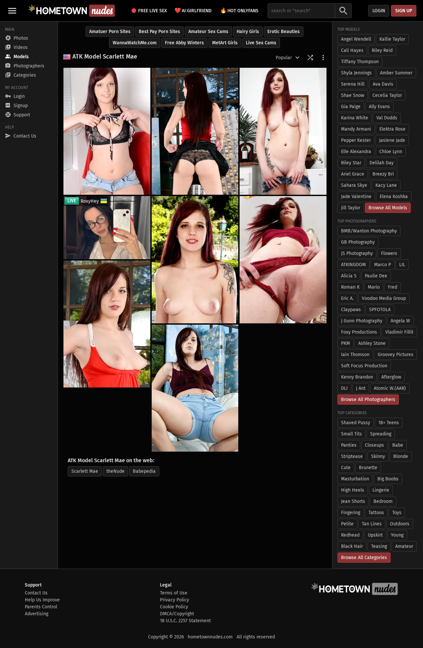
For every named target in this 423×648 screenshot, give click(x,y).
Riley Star (351, 163)
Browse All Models (387, 208)
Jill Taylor (350, 208)
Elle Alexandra (356, 151)
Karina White (354, 118)
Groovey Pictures (395, 354)
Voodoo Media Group (384, 298)
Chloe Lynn (390, 151)
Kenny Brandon (357, 377)
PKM (345, 343)
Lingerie (380, 490)
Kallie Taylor (392, 39)
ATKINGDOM (353, 264)
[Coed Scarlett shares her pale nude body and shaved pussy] (195, 131)
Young (397, 535)
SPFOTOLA (380, 309)
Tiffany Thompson (360, 61)
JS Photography (357, 253)
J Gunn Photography (361, 321)
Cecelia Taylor (387, 95)
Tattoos (376, 512)
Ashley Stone (372, 343)
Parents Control (41, 607)
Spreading (380, 434)
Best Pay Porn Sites (159, 31)
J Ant (360, 388)
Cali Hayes (352, 50)
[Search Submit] (343, 10)
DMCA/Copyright (177, 614)
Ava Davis (383, 84)
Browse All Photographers (368, 399)
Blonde (400, 456)
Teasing (379, 546)
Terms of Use (173, 593)
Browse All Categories (364, 557)
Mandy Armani (356, 129)
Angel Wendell (356, 39)
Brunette (368, 467)
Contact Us (36, 593)
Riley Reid (382, 50)
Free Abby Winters (184, 43)
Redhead (350, 535)
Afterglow (391, 377)
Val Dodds (386, 118)
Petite (347, 524)
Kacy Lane (386, 185)
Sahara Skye (354, 185)
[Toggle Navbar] (12, 10)
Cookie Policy (174, 607)
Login (378, 11)
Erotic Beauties (283, 31)
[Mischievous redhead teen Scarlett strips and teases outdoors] (195, 259)
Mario (374, 287)
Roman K (350, 287)
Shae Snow (352, 95)
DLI (344, 388)
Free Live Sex (152, 11)
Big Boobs (388, 479)
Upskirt (375, 535)
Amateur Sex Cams (208, 31)
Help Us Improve (42, 600)
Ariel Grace (352, 174)
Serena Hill (353, 84)
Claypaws (351, 309)
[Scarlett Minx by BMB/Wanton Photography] (107, 324)
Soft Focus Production (364, 366)
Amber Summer (396, 73)
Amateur (404, 546)
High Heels (352, 490)
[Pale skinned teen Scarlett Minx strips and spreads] (195, 388)
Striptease (352, 456)
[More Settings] (323, 57)
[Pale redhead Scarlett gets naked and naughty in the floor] (283, 259)
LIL (402, 264)
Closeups (374, 445)
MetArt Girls (225, 43)
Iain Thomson (355, 354)
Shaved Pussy (355, 422)
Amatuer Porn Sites (110, 31)
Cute (346, 467)
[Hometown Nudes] (71, 10)
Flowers (389, 253)
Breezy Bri (383, 174)
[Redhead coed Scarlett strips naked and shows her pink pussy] (107, 131)
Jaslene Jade (392, 140)
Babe (397, 445)
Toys (397, 512)
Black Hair (352, 546)
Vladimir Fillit (399, 332)
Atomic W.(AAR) (390, 388)
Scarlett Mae (84, 471)
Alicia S (349, 276)
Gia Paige (351, 106)
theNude (115, 471)
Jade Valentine (356, 196)
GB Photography (358, 242)
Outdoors (399, 524)
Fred (392, 287)
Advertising (36, 614)
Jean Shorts (353, 501)
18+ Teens (388, 422)
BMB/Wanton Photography (369, 231)
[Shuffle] (310, 57)
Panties (349, 445)
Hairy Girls (248, 31)
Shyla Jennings (356, 73)
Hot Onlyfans (239, 10)
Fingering (350, 512)
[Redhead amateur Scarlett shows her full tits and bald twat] (283, 131)
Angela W (400, 321)
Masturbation (355, 479)
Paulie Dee (376, 276)
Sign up (403, 11)
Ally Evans (379, 106)
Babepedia (144, 471)
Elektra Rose (392, 129)
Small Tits (351, 434)
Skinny (378, 456)
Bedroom (383, 501)
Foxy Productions (359, 332)
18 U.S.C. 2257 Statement (185, 621)
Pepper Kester (356, 140)
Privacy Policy (174, 600)
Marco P (382, 264)
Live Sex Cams (261, 43)
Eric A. (347, 298)
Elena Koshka (394, 196)
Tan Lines (372, 524)
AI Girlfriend (193, 10)
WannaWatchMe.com (135, 43)
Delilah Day (381, 163)
